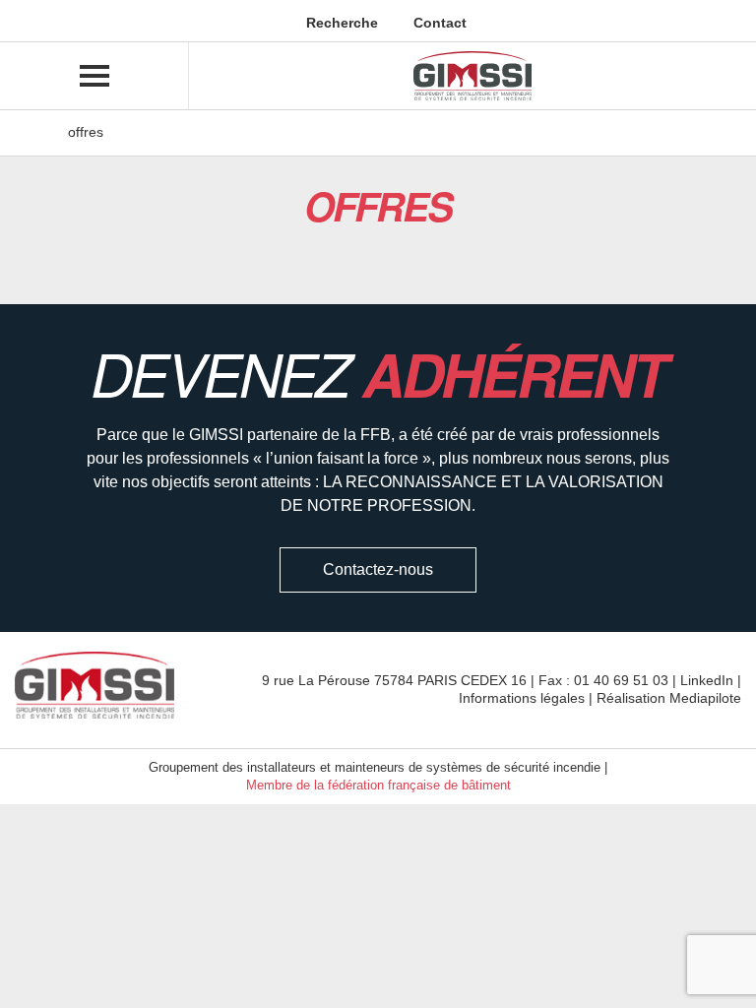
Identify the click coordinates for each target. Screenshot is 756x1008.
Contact (438, 23)
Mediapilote (705, 698)
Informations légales (522, 698)
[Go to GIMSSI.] (40, 132)
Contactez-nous (378, 569)
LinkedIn (706, 680)
